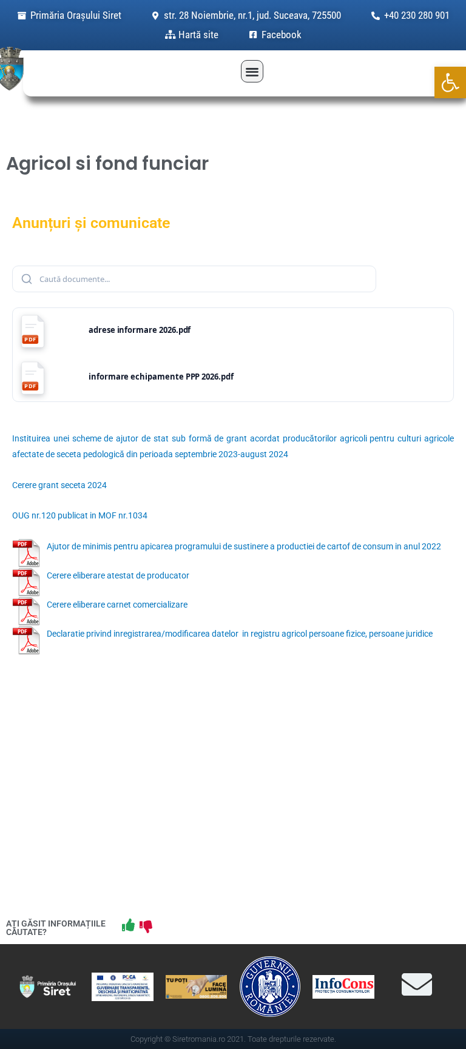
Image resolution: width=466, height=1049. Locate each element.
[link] (450, 82)
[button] (252, 71)
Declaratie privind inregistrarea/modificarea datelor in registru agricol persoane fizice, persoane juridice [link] (240, 633)
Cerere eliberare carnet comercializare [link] (117, 604)
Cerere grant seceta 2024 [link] (59, 485)
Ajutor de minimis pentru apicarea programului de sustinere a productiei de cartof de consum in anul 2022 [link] (244, 546)
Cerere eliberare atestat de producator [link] (118, 575)
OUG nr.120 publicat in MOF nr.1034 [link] (79, 515)
